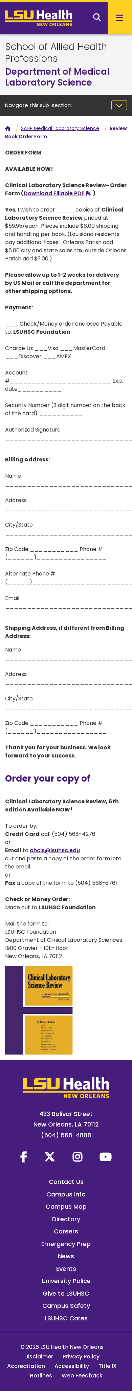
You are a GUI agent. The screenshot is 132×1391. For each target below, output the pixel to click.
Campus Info (66, 1194)
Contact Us (66, 1181)
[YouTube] (106, 1156)
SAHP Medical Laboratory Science (60, 128)
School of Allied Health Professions (56, 53)
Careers (66, 1231)
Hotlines (41, 1375)
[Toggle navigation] (119, 105)
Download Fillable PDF (54, 193)
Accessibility (71, 1366)
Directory (66, 1219)
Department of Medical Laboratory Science (57, 77)
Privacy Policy (81, 1356)
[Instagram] (77, 1156)
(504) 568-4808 (66, 1135)
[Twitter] (49, 1156)
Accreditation (26, 1366)
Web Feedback (82, 1375)
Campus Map (66, 1206)
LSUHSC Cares (66, 1318)
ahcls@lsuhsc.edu (55, 850)
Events (66, 1268)
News (66, 1256)
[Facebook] (23, 1156)
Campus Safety (66, 1305)
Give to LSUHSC (66, 1293)
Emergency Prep (66, 1244)
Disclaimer (38, 1356)
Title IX (107, 1366)
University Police (66, 1281)
